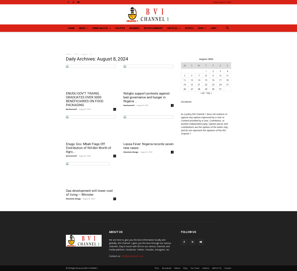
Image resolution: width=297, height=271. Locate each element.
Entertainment (153, 28)
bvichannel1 (71, 109)
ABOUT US (216, 268)
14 (199, 80)
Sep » (209, 92)
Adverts (205, 268)
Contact (227, 268)
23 (213, 84)
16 (213, 80)
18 (227, 80)
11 (227, 75)
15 (206, 80)
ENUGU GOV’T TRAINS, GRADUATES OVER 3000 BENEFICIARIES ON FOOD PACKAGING (84, 99)
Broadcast (166, 268)
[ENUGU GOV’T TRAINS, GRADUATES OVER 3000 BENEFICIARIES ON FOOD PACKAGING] (91, 77)
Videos (177, 268)
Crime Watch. (100, 28)
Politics (120, 28)
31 (220, 89)
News (82, 28)
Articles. (172, 28)
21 (199, 84)
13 (192, 80)
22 (206, 84)
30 (213, 89)
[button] (227, 28)
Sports (189, 28)
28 (199, 89)
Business (134, 28)
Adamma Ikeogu (130, 152)
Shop (201, 28)
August (85, 54)
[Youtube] (78, 2)
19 (184, 84)
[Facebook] (68, 2)
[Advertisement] (148, 42)
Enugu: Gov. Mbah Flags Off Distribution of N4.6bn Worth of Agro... (88, 148)
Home (71, 28)
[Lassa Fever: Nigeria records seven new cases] (148, 127)
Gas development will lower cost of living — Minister (89, 192)
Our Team (195, 268)
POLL (157, 268)
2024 (76, 54)
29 (206, 89)
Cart (214, 28)
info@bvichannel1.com (132, 256)
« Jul (202, 92)
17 (220, 80)
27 (192, 89)
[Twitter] (73, 2)
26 (184, 89)
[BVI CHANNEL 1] (148, 14)
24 (220, 84)
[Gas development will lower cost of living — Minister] (91, 174)
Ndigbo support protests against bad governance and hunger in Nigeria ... (146, 97)
